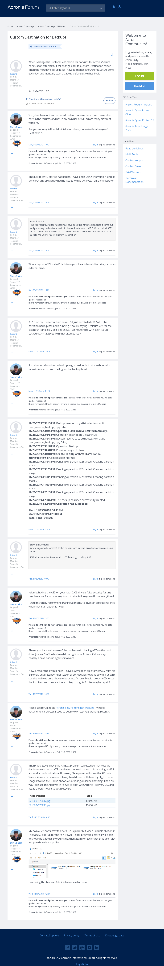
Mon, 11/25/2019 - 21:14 (39, 351)
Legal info (82, 964)
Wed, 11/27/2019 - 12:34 (39, 893)
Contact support (134, 160)
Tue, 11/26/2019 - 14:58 (39, 694)
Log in (120, 7)
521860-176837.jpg (39, 801)
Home (10, 26)
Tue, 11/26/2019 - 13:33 (39, 618)
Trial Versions (133, 172)
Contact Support (49, 935)
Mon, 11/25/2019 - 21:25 (39, 391)
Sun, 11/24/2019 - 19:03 (39, 289)
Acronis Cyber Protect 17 (139, 120)
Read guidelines (134, 148)
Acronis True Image (25, 26)
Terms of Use (92, 935)
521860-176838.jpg (39, 805)
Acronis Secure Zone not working (75, 707)
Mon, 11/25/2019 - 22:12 (39, 529)
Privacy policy (71, 935)
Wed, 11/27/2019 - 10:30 (39, 817)
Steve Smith (16, 126)
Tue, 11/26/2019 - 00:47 (39, 578)
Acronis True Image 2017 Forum (51, 26)
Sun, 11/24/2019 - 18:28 (39, 250)
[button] (101, 8)
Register (139, 86)
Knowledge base (114, 935)
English (114, 7)
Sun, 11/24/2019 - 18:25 (39, 202)
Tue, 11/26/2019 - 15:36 (39, 733)
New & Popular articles (138, 104)
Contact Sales (133, 166)
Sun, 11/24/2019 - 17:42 (39, 144)
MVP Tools (131, 154)
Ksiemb (13, 73)
